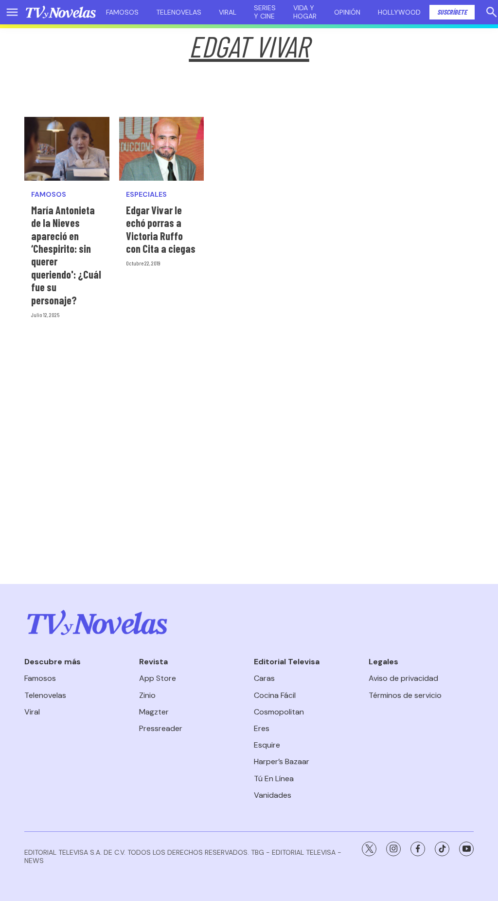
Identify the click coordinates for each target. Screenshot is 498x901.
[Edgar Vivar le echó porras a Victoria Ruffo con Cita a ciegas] (161, 149)
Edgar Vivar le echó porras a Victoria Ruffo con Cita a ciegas (161, 229)
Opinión (347, 12)
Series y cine (265, 11)
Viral (227, 12)
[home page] (60, 12)
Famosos (122, 12)
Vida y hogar (305, 11)
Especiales (146, 194)
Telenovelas (178, 12)
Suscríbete (452, 12)
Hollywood (399, 12)
